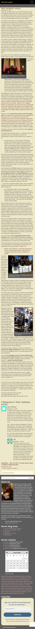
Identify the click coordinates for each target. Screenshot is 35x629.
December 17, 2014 (18, 441)
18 (11, 565)
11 (11, 563)
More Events (9, 574)
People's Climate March (26, 588)
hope (14, 585)
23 (27, 565)
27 (17, 568)
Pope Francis (4, 590)
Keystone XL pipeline (24, 585)
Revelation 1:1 (14, 389)
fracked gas (26, 583)
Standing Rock (5, 593)
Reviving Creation (7, 2)
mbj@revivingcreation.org (11, 523)
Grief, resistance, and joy (11, 8)
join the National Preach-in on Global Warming (14, 173)
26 (14, 568)
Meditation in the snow (10, 533)
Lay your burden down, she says (12, 528)
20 (17, 565)
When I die (7, 531)
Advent (3, 576)
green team (10, 585)
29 (24, 568)
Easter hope (7, 583)
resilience (20, 590)
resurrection (26, 590)
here (31, 370)
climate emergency (10, 579)
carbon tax (15, 578)
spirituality (16, 591)
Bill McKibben (17, 576)
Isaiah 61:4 (23, 246)
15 (24, 563)
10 (7, 563)
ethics (21, 583)
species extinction (9, 591)
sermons (6, 542)
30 (27, 568)
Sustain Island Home (14, 593)
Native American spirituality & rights (10, 588)
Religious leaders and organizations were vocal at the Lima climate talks (17, 103)
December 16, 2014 (12, 409)
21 (20, 565)
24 (7, 568)
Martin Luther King (6, 586)
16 (27, 563)
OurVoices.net (17, 100)
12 (14, 563)
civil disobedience (23, 578)
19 (14, 565)
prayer (10, 590)
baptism (12, 576)
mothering (29, 586)
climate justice (25, 579)
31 (7, 570)
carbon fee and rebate (7, 578)
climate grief (18, 579)
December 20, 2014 (6, 466)
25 (11, 568)
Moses (24, 586)
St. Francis (28, 591)
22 (24, 565)
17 (7, 565)
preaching (14, 590)
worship (22, 593)
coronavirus (4, 581)
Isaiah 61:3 (8, 187)
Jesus (17, 585)
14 (20, 563)
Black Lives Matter (26, 576)
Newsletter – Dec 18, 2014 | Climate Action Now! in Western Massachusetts (17, 464)
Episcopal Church (15, 583)
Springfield (22, 591)
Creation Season (19, 581)
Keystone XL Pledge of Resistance (10, 349)
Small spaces (16, 535)
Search (31, 478)
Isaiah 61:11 (9, 377)
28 (20, 568)
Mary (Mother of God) (16, 586)
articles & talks (8, 548)
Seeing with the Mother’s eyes (12, 530)
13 (17, 563)
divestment (26, 581)
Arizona (7, 576)
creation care (11, 581)
